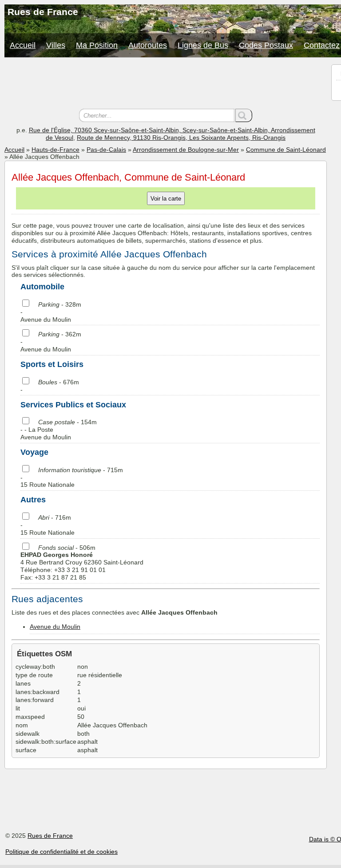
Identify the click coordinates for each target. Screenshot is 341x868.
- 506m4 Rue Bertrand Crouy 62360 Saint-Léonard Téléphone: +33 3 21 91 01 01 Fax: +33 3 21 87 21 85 (81, 562)
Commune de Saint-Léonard (286, 149)
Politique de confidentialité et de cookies (61, 851)
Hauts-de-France (55, 149)
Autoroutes (147, 45)
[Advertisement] (165, 84)
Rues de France (50, 835)
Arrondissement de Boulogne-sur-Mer (186, 149)
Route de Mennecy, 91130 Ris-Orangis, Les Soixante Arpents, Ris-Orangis (181, 137)
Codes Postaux (266, 45)
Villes (55, 45)
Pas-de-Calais (106, 149)
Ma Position (97, 45)
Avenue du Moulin (55, 626)
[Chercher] (243, 115)
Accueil (23, 45)
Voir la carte (166, 198)
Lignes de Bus (203, 45)
